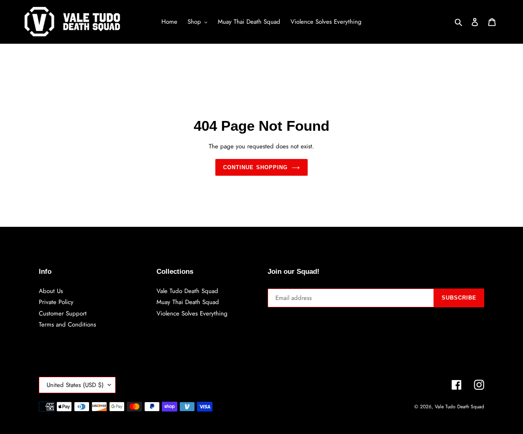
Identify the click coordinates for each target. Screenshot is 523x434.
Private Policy (56, 302)
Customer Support (63, 313)
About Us (51, 290)
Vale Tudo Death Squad (187, 290)
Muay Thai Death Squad (187, 302)
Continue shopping (255, 167)
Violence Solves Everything (192, 313)
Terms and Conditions (67, 324)
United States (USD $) (75, 384)
